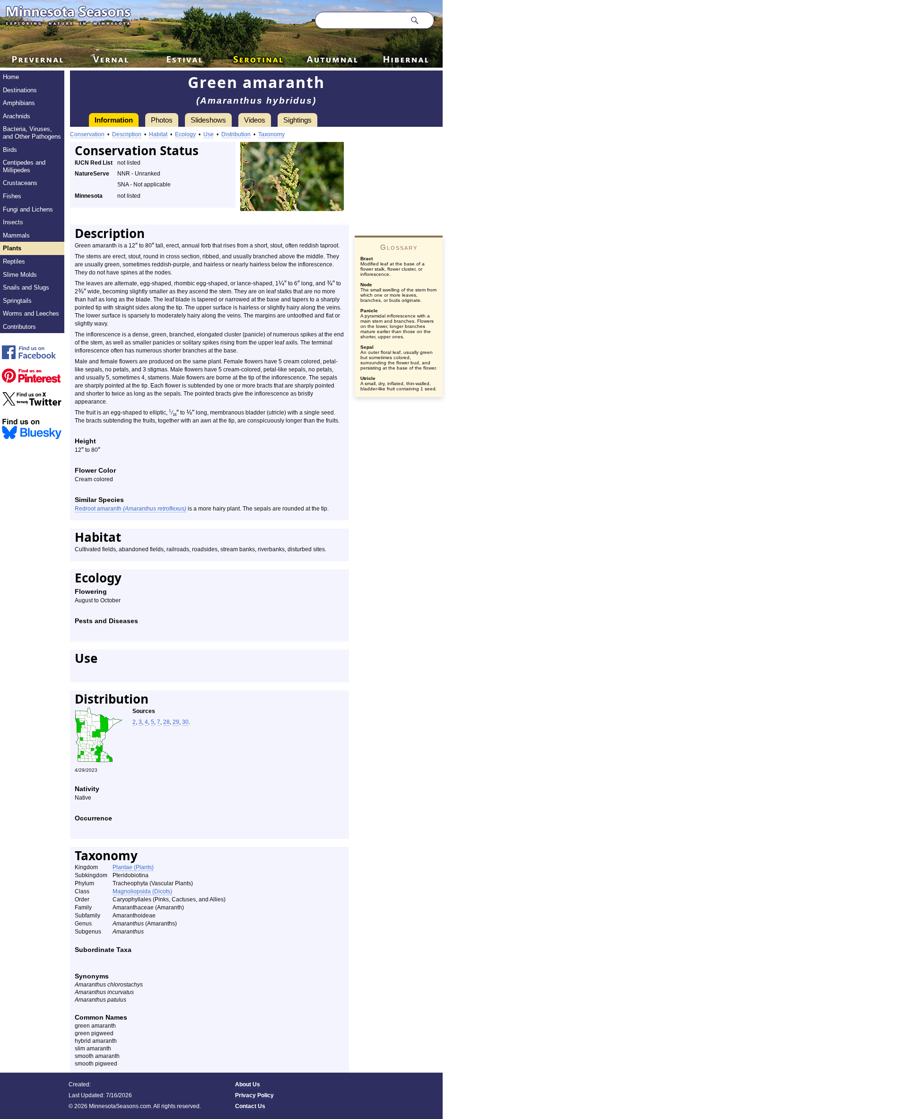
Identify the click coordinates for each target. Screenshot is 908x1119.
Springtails (17, 300)
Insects (13, 222)
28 (166, 722)
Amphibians (19, 102)
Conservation (87, 134)
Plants (12, 248)
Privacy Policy (254, 1095)
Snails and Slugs (26, 287)
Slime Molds (20, 274)
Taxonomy (271, 134)
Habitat (158, 134)
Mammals (16, 235)
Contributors (19, 326)
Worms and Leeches (31, 313)
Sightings (297, 120)
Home (11, 76)
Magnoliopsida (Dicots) (142, 891)
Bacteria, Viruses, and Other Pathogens (32, 132)
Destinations (20, 90)
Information (114, 120)
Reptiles (14, 261)
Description (126, 134)
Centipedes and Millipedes (24, 166)
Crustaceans (20, 182)
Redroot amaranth (130, 508)
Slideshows (208, 120)
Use (208, 134)
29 (176, 722)
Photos (162, 120)
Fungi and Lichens (28, 209)
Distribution (236, 134)
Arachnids (16, 116)
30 (185, 722)
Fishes (12, 196)
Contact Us (250, 1106)
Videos (254, 120)
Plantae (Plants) (133, 867)
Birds (10, 149)
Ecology (185, 134)
